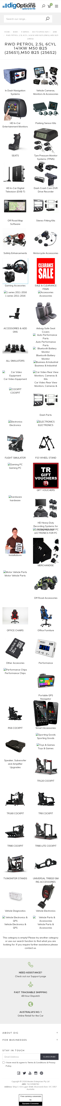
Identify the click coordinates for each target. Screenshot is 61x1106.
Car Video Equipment (15, 379)
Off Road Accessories (45, 597)
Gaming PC (15, 467)
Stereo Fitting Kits (45, 220)
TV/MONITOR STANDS (15, 878)
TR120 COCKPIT (45, 780)
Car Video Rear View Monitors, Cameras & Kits (45, 386)
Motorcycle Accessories (45, 253)
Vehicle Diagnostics (15, 910)
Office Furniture (46, 630)
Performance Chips (15, 673)
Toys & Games (46, 748)
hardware (15, 500)
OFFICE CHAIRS (15, 630)
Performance (46, 662)
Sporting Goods (45, 738)
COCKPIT (15, 392)
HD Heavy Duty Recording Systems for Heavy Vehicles (46, 526)
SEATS (15, 155)
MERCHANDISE (46, 565)
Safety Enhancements (15, 253)
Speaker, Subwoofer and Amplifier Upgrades (15, 764)
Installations (15, 555)
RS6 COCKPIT (15, 727)
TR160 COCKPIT (15, 813)
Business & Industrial (46, 365)
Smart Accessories (46, 727)
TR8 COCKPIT (45, 813)
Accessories (45, 295)
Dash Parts (46, 414)
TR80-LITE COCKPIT (45, 845)
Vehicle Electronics (45, 910)
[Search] (47, 18)
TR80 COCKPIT (15, 845)
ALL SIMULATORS (15, 360)
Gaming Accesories (15, 285)
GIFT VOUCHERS (46, 490)
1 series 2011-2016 (15, 295)
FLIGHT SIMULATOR (15, 457)
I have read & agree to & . (30, 1064)
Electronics (15, 425)
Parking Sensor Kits (45, 123)
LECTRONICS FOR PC (45, 532)
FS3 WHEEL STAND (45, 457)
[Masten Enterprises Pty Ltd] (19, 6)
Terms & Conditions (37, 1062)
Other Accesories (15, 662)
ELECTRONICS (45, 425)
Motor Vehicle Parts (15, 575)
